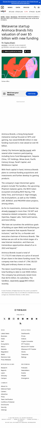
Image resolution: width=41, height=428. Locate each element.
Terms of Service (19, 419)
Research (4, 367)
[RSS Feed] (20, 323)
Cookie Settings (32, 419)
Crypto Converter (27, 341)
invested (11, 211)
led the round (25, 150)
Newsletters (25, 370)
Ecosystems (5, 344)
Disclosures (5, 404)
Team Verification (7, 399)
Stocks (23, 352)
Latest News (5, 333)
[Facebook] (18, 319)
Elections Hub (5, 357)
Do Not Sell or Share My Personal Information (20, 422)
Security (3, 407)
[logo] (2, 7)
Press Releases (6, 359)
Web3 (3, 354)
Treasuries (24, 354)
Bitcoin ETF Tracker (27, 346)
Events (23, 373)
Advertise (4, 394)
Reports (3, 370)
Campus (4, 378)
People (23, 375)
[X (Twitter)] (4, 319)
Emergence (25, 378)
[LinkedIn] (9, 319)
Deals (3, 338)
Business (4, 336)
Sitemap (4, 410)
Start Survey (31, 93)
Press (3, 396)
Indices (23, 338)
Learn (3, 373)
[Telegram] (23, 319)
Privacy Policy (6, 419)
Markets (4, 349)
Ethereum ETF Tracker (28, 349)
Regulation (4, 352)
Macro (3, 346)
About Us (4, 386)
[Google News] (36, 319)
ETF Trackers (25, 344)
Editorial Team (6, 389)
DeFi (2, 341)
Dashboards (25, 333)
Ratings (23, 357)
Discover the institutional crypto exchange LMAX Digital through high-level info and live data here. (20, 2)
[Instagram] (13, 319)
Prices (23, 336)
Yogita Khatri (9, 43)
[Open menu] (38, 7)
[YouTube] (27, 319)
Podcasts (24, 367)
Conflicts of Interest (7, 402)
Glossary (4, 375)
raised (21, 281)
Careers (3, 391)
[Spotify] (32, 319)
